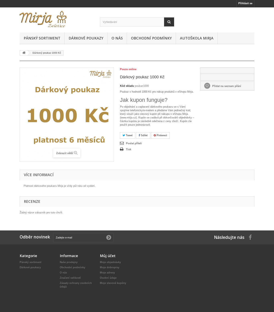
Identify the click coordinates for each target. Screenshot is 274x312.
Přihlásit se (245, 3)
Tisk (128, 149)
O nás (117, 38)
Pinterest (161, 135)
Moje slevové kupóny (113, 283)
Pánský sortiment (42, 38)
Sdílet (144, 135)
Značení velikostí (70, 277)
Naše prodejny (69, 262)
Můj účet (108, 255)
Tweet (129, 135)
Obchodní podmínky (151, 38)
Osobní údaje (108, 277)
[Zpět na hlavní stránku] (24, 53)
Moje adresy (107, 272)
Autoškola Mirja (196, 38)
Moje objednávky (110, 262)
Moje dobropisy (109, 267)
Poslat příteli (134, 143)
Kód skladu (127, 85)
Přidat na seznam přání (226, 86)
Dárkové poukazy (86, 38)
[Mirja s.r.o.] (57, 18)
